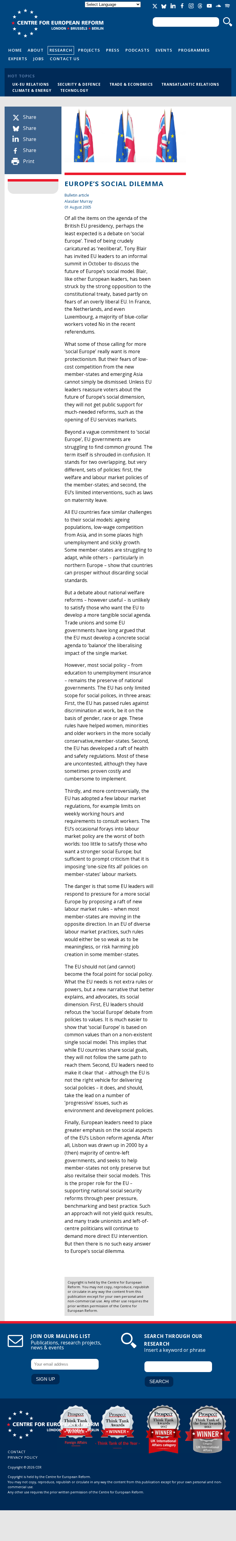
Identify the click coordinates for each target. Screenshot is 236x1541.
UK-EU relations (30, 84)
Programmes (194, 50)
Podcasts (137, 50)
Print (28, 161)
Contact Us (65, 58)
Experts (17, 58)
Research (60, 50)
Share (29, 117)
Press (113, 50)
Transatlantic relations (190, 84)
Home (15, 50)
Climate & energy (32, 90)
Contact (17, 1451)
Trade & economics (131, 84)
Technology (74, 90)
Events (163, 50)
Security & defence (79, 84)
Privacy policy (23, 1457)
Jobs (38, 58)
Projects (89, 50)
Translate (113, 9)
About (36, 50)
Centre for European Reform (57, 23)
